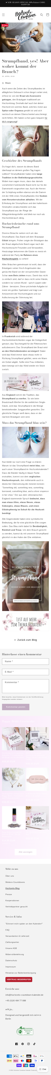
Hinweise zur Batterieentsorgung (20, 973)
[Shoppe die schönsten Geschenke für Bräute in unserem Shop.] (25, 390)
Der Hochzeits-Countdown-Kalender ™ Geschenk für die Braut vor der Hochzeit (13, 755)
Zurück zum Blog (27, 640)
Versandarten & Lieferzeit (17, 936)
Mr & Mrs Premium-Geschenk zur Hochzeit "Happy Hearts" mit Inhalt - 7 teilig (37, 756)
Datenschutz (11, 960)
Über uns (9, 876)
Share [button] (8, 83)
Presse (8, 894)
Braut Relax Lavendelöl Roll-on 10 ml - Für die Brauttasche (11, 834)
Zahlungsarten (12, 942)
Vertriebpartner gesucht (16, 906)
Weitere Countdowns (15, 882)
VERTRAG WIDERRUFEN (19, 979)
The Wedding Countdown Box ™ (36, 833)
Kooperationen (12, 900)
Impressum (10, 967)
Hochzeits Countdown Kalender (22, 1070)
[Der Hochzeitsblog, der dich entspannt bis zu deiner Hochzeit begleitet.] (25, 630)
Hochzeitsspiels (10, 259)
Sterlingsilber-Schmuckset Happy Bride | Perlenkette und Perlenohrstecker (13, 796)
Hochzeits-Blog (12, 888)
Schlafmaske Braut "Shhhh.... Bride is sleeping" (37, 795)
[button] (3, 15)
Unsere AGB (11, 948)
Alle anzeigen (25, 852)
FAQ (7, 930)
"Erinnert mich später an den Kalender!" (24, 924)
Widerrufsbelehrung (14, 954)
